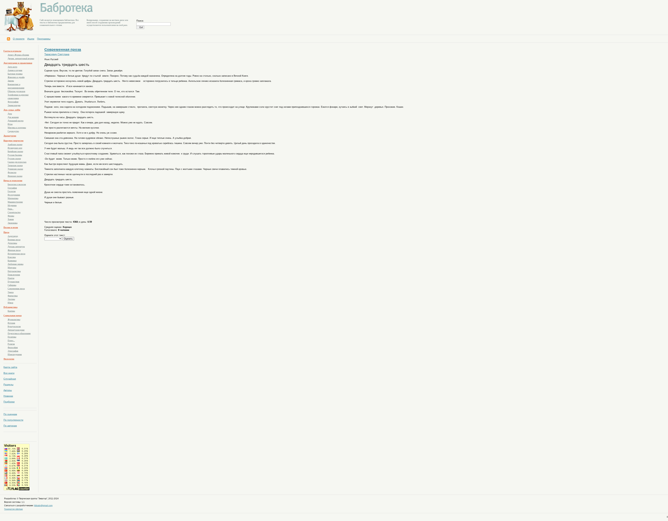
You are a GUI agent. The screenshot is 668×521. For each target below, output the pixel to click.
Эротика (11, 299)
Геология (12, 191)
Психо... (11, 341)
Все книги (8, 373)
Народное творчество (13, 141)
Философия (13, 347)
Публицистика (10, 307)
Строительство (14, 212)
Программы (43, 38)
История (11, 323)
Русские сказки (14, 159)
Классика (12, 257)
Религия (11, 344)
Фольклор (12, 172)
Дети (10, 114)
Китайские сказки (15, 151)
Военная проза (14, 240)
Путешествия (13, 282)
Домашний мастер (15, 121)
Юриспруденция (15, 354)
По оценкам (10, 414)
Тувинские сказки (15, 169)
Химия (11, 219)
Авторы (7, 390)
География (12, 188)
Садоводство (13, 131)
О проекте (19, 38)
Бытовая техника (15, 74)
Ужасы (11, 292)
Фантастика (13, 296)
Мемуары (12, 268)
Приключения (14, 275)
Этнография (13, 351)
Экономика (12, 223)
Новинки (8, 396)
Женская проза (14, 250)
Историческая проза (16, 254)
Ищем (30, 38)
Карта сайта (10, 367)
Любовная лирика (15, 264)
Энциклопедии (14, 105)
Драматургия (9, 136)
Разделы (8, 384)
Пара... (11, 209)
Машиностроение (15, 202)
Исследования (14, 195)
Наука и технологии (12, 181)
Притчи (11, 278)
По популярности (13, 420)
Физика (11, 216)
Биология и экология (17, 184)
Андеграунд (13, 236)
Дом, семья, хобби (11, 110)
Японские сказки (15, 176)
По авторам (10, 425)
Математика (13, 198)
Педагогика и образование (19, 333)
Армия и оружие (15, 70)
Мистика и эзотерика (17, 128)
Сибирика (12, 285)
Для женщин (13, 117)
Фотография (13, 102)
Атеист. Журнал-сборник (18, 55)
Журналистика (14, 320)
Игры (10, 124)
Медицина (12, 205)
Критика (11, 311)
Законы (11, 81)
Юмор (10, 303)
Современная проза (16, 289)
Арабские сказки (15, 144)
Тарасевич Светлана (56, 54)
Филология (8, 359)
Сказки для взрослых (17, 162)
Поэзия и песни (10, 227)
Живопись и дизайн (16, 77)
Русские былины (15, 155)
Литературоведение (16, 330)
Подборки (9, 401)
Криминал (12, 261)
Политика (12, 337)
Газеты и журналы (12, 51)
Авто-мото (12, 67)
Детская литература (16, 247)
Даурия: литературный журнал (21, 58)
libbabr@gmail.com (43, 506)
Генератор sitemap (13, 509)
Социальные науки (12, 316)
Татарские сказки (15, 165)
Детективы (12, 243)
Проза (6, 232)
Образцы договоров (16, 91)
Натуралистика (14, 271)
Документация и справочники (17, 63)
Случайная (9, 378)
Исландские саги (15, 148)
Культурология (14, 326)
